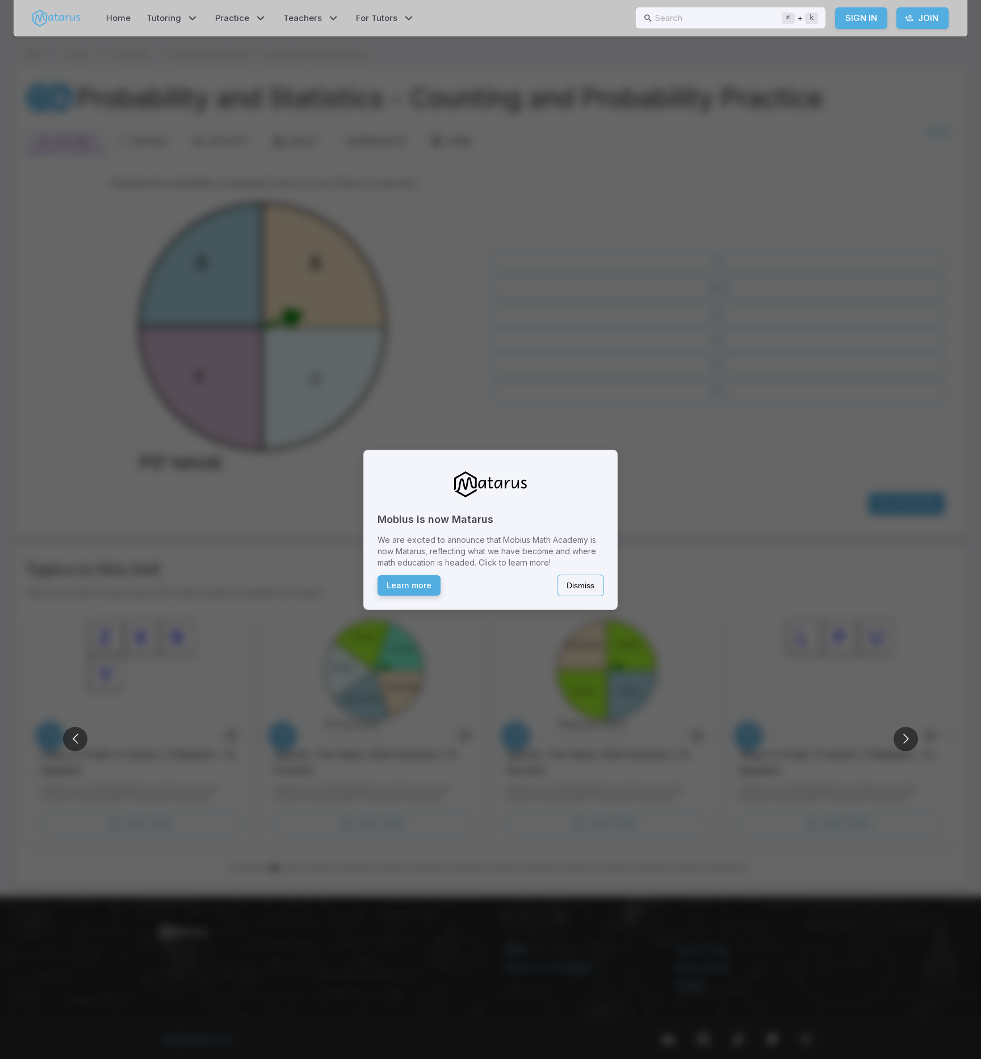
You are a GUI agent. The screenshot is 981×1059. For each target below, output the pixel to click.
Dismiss (580, 585)
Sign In (861, 17)
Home (118, 17)
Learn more (409, 585)
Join (928, 17)
